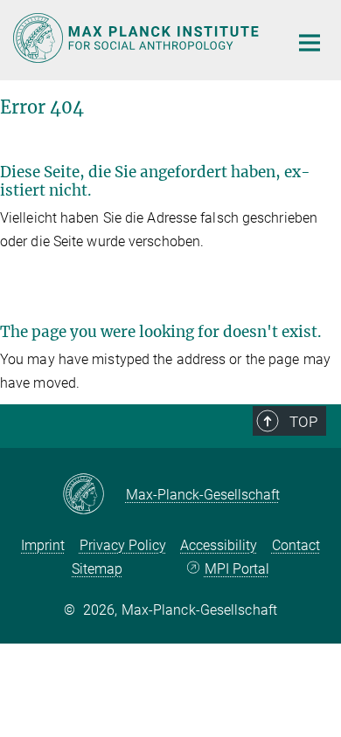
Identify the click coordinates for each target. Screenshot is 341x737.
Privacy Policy (123, 545)
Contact (296, 545)
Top (303, 421)
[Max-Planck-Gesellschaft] (94, 495)
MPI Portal (237, 569)
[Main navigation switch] (309, 42)
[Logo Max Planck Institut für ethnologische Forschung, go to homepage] (137, 38)
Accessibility (218, 545)
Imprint (43, 545)
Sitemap (97, 569)
